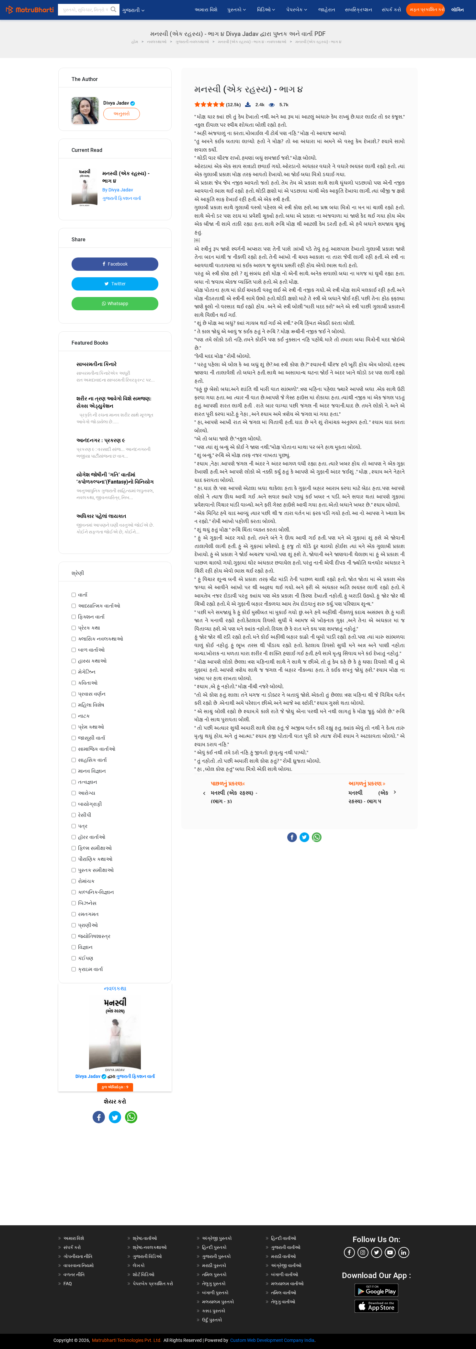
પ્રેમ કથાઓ (91, 727)
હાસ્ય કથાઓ (92, 661)
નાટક (84, 716)
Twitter (118, 283)
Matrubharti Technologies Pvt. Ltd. (128, 1340)
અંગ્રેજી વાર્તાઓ (286, 1265)
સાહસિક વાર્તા (92, 760)
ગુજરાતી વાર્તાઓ (285, 1247)
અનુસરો (121, 114)
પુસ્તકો (235, 9)
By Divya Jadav (117, 189)
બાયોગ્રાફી (90, 804)
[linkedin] (403, 1252)
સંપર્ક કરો (391, 9)
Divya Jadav (116, 103)
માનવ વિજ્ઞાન (92, 771)
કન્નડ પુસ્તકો (213, 1310)
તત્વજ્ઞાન (87, 782)
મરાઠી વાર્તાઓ (283, 1256)
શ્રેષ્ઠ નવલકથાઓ (150, 1247)
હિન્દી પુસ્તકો (214, 1247)
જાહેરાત (326, 9)
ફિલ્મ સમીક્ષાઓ (95, 848)
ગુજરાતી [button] (131, 10)
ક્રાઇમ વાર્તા (90, 969)
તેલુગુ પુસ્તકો (214, 1283)
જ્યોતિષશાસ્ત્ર (94, 936)
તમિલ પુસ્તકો (214, 1274)
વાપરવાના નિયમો (79, 1265)
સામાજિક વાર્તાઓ (96, 749)
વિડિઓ (264, 9)
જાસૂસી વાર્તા (91, 738)
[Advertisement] (115, 1180)
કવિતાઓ (87, 683)
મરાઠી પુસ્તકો (214, 1265)
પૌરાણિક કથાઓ (95, 859)
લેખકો (139, 1265)
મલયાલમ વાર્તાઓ (287, 1283)
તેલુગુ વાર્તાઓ (283, 1301)
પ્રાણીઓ (88, 925)
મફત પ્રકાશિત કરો (427, 9)
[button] (113, 10)
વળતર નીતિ (74, 1274)
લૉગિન (458, 9)
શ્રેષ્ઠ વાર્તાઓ (145, 1238)
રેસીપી (84, 815)
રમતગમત (88, 914)
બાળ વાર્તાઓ (91, 650)
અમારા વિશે (206, 9)
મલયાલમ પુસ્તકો (218, 1301)
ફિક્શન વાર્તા (91, 617)
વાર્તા (82, 595)
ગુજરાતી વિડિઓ (147, 1256)
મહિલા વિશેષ (91, 705)
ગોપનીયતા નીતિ (77, 1256)
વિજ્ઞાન (85, 947)
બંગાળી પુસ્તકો (215, 1292)
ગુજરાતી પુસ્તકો (216, 1256)
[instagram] (362, 1252)
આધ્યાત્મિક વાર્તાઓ (99, 606)
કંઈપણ (85, 958)
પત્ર (82, 826)
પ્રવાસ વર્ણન (92, 694)
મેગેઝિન (87, 672)
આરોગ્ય (86, 793)
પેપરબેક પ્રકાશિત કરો (153, 1283)
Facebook (117, 264)
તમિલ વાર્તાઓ (283, 1292)
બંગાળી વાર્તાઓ (284, 1274)
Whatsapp (118, 303)
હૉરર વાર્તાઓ (91, 837)
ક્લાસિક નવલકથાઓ (100, 639)
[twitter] (376, 1252)
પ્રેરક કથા (89, 628)
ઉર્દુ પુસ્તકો (212, 1319)
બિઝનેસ (87, 903)
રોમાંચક (86, 881)
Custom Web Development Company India (272, 1340)
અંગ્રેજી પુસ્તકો (217, 1238)
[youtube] (390, 1252)
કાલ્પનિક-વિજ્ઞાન (96, 892)
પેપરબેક (295, 9)
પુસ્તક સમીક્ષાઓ (96, 870)
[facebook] (349, 1252)
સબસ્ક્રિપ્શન (358, 9)
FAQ (67, 1283)
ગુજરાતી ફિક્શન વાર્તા (121, 198)
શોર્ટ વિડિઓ (143, 1274)
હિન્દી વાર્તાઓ (283, 1238)
